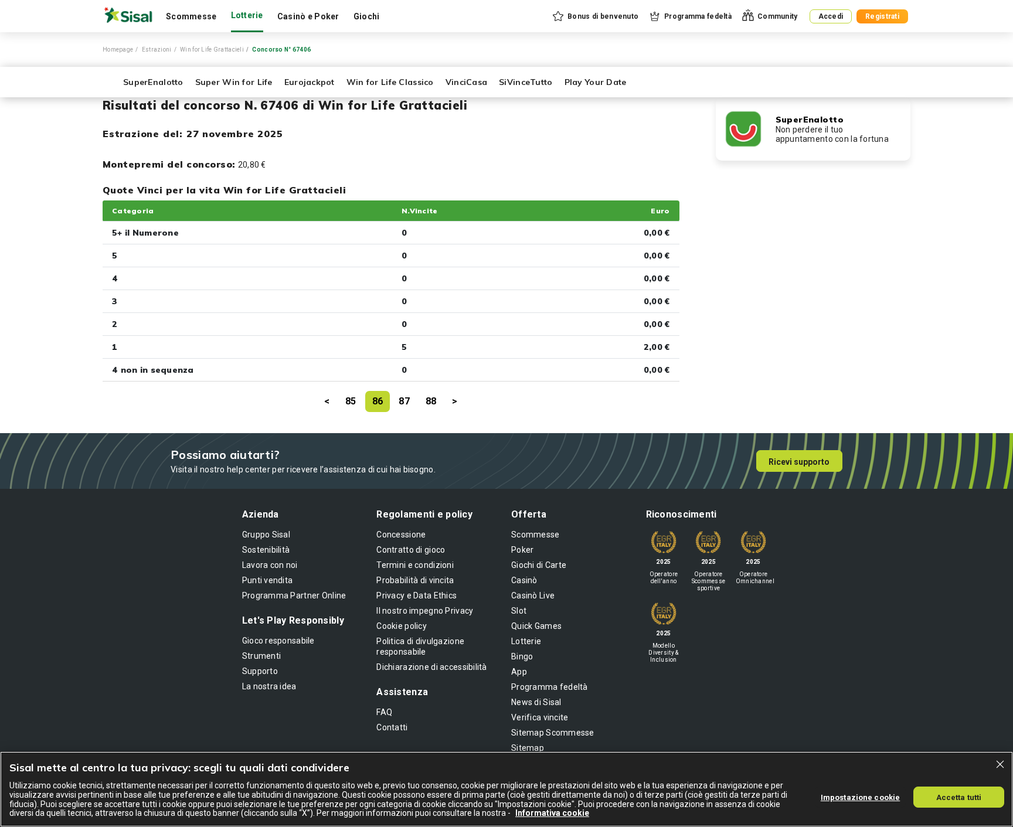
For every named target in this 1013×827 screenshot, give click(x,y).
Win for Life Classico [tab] (390, 82)
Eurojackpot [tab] (309, 82)
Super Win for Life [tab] (234, 82)
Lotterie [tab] (247, 15)
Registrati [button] (882, 16)
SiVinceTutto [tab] (525, 82)
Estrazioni (157, 49)
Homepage (118, 49)
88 (431, 401)
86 (377, 401)
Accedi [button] (831, 16)
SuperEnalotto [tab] (153, 82)
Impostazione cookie (860, 796)
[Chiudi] (1000, 764)
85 (350, 401)
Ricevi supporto (799, 462)
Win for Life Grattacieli (212, 49)
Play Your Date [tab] (596, 82)
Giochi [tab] (366, 16)
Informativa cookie (552, 813)
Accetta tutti (959, 796)
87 (404, 401)
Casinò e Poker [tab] (308, 16)
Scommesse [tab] (191, 16)
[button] (594, 16)
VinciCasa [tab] (467, 82)
